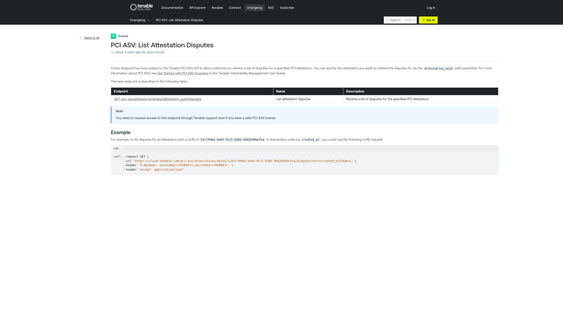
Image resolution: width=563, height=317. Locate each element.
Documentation (172, 7)
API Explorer (197, 7)
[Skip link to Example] (108, 132)
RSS (271, 7)
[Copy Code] (493, 155)
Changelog (254, 7)
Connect (235, 7)
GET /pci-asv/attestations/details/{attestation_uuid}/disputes (157, 99)
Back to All (91, 38)
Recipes (217, 7)
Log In (431, 7)
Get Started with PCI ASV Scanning (182, 73)
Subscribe (287, 7)
